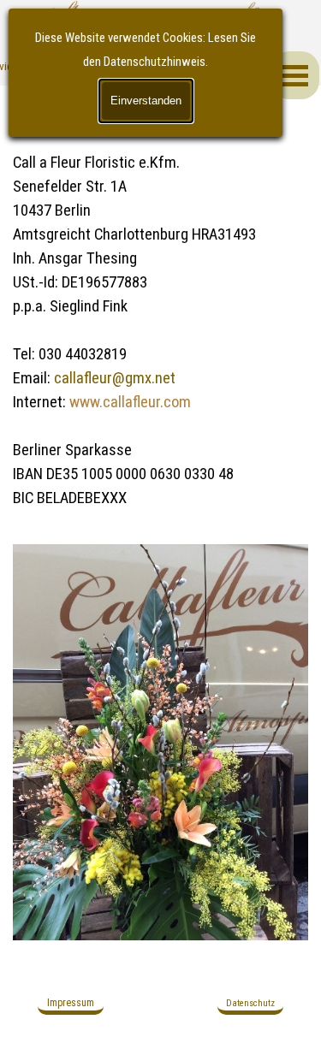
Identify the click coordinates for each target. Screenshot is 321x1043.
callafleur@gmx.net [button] (114, 378)
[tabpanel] (160, 306)
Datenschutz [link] (250, 1003)
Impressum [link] (70, 1003)
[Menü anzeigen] (295, 75)
